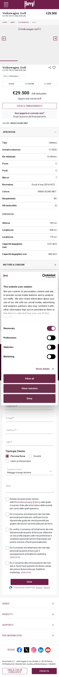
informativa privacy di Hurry (27, 502)
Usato (12, 22)
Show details (43, 368)
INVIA (29, 582)
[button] (9, 56)
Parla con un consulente (15, 671)
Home (4, 22)
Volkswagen (23, 22)
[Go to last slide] (4, 38)
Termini (47, 588)
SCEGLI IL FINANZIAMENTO (29, 106)
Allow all (29, 378)
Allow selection (29, 388)
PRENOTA (44, 671)
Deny (29, 398)
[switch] (51, 337)
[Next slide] (55, 38)
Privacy (39, 588)
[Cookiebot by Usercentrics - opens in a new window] (42, 276)
